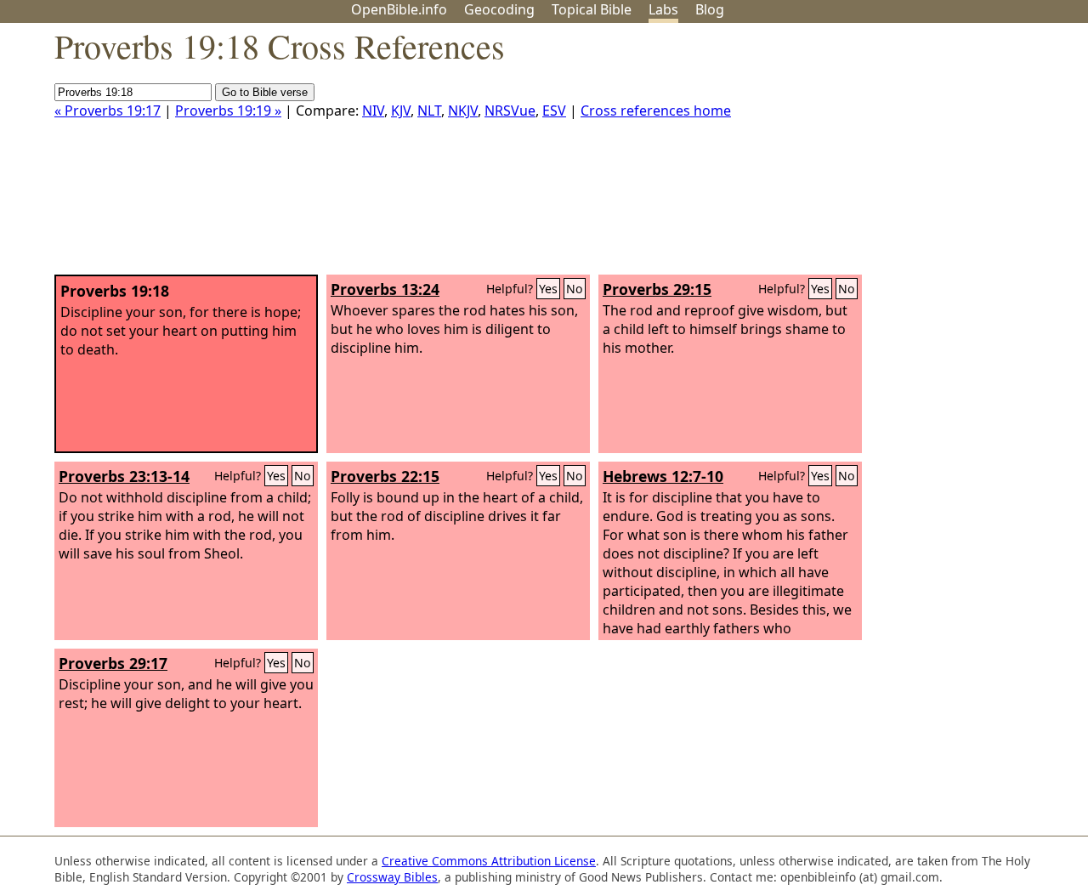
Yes (548, 289)
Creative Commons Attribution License (489, 861)
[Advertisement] (916, 156)
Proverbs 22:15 (385, 476)
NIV (373, 110)
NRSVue (510, 110)
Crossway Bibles (392, 877)
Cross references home (656, 110)
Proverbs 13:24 (385, 289)
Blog (709, 9)
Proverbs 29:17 (113, 663)
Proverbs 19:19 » (228, 110)
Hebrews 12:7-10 (663, 476)
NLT (429, 110)
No (574, 289)
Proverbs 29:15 (657, 289)
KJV (401, 110)
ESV (554, 110)
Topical (592, 9)
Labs (663, 9)
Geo (499, 9)
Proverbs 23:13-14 (124, 476)
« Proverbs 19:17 (107, 110)
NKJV (463, 110)
